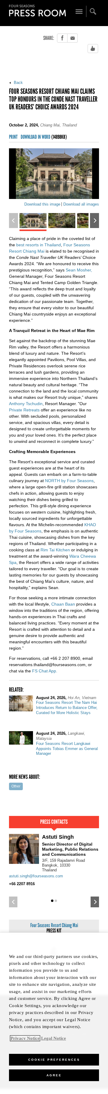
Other (15, 786)
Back (18, 82)
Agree (54, 1075)
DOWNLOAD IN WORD (44, 137)
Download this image (42, 204)
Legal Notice (53, 1038)
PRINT (13, 137)
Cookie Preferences (54, 1059)
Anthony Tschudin (26, 403)
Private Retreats (24, 410)
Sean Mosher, (79, 270)
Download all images (81, 204)
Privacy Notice (25, 1038)
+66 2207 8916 (22, 884)
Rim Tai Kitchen (55, 549)
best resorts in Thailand (38, 244)
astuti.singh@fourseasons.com (36, 876)
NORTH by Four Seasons (69, 480)
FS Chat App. (44, 671)
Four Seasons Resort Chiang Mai (54, 928)
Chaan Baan (63, 604)
